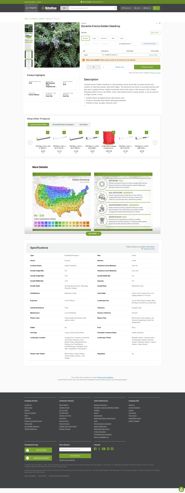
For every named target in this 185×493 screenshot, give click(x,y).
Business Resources (100, 405)
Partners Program (65, 429)
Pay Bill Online (63, 413)
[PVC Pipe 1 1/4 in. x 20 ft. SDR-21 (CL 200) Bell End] (43, 138)
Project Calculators (100, 432)
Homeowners (98, 415)
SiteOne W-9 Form (65, 415)
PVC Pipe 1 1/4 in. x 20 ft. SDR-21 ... (43, 147)
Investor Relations (134, 408)
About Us (132, 405)
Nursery (41, 19)
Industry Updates (134, 421)
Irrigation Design (64, 408)
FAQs (26, 415)
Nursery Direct (64, 421)
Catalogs (97, 410)
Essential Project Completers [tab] (63, 124)
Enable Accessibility (30, 2)
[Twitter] (99, 449)
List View (156, 32)
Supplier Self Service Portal (67, 426)
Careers (131, 410)
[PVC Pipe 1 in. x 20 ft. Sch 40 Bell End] (92, 138)
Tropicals (49, 19)
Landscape (56, 19)
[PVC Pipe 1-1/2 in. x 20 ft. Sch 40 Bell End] (125, 138)
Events (96, 413)
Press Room (133, 415)
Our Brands (132, 413)
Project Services (64, 424)
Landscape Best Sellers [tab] (38, 124)
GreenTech (62, 418)
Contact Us (28, 405)
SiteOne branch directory (67, 460)
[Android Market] (40, 458)
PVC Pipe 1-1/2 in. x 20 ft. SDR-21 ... (76, 147)
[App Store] (40, 450)
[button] (39, 2)
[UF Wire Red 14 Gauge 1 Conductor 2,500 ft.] (109, 138)
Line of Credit (63, 410)
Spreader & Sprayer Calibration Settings (106, 408)
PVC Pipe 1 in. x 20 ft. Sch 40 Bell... (92, 147)
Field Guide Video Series (101, 429)
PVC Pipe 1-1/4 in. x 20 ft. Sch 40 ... (59, 147)
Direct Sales (28, 408)
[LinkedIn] (109, 449)
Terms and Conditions (105, 377)
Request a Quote (147, 67)
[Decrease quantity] (84, 67)
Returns (27, 410)
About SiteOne (63, 405)
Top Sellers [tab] (83, 124)
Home (26, 19)
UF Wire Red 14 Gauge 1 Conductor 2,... (109, 147)
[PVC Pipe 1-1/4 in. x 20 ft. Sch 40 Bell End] (59, 138)
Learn (96, 421)
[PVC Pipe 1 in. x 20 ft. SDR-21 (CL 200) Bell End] (142, 138)
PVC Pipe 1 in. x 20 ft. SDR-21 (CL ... (142, 147)
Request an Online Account (33, 421)
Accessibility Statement (32, 426)
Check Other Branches (149, 43)
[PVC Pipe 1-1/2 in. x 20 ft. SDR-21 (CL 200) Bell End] (76, 138)
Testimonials (28, 424)
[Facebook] (96, 449)
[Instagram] (112, 449)
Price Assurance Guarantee (102, 424)
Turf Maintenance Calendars (103, 434)
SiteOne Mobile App (31, 429)
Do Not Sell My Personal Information (59, 476)
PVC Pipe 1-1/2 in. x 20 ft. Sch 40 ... (125, 147)
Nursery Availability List (101, 437)
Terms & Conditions (30, 476)
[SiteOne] (49, 9)
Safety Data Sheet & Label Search (104, 418)
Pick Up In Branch (30, 413)
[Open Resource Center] (181, 489)
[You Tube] (104, 449)
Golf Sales (28, 418)
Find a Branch (64, 445)
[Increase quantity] (103, 67)
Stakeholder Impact (135, 418)
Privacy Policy (42, 476)
